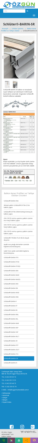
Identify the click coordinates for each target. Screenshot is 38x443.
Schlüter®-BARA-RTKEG (12, 266)
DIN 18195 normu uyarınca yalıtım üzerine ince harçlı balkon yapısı (18, 219)
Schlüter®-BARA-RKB (11, 297)
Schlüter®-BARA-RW (11, 288)
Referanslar (6, 393)
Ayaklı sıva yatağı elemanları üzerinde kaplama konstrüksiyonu (16, 245)
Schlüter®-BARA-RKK (11, 284)
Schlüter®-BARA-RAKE (11, 275)
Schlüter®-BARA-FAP (11, 332)
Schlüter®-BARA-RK (10, 310)
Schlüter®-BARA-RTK (11, 257)
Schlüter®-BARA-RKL (11, 319)
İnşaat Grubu (7, 402)
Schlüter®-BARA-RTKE (11, 262)
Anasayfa (5, 29)
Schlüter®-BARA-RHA (11, 201)
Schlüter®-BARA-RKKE (11, 293)
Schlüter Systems (17, 29)
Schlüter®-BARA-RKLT (11, 336)
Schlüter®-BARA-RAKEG (12, 279)
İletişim (5, 400)
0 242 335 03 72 (10, 377)
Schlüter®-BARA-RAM (11, 323)
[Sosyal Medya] (26, 440)
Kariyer (5, 398)
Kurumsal (6, 395)
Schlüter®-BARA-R (10, 301)
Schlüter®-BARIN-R (10, 363)
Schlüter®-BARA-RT (10, 306)
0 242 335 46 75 (10, 383)
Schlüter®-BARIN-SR (11, 358)
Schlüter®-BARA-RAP (11, 328)
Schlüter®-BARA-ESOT (11, 350)
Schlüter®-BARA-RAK (11, 271)
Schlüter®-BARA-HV (10, 341)
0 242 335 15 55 (10, 380)
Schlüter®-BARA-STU (11, 354)
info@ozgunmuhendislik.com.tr (18, 390)
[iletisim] (34, 440)
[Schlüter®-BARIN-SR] (19, 57)
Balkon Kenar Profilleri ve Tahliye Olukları (18, 30)
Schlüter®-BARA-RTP (11, 345)
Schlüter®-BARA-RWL (11, 314)
